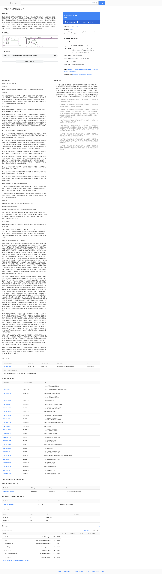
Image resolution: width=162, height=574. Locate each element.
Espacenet (75, 74)
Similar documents (86, 69)
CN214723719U (7, 466)
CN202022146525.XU (8, 491)
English (76, 26)
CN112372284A (7, 444)
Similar (91, 22)
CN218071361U (7, 452)
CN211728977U (7, 426)
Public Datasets (79, 571)
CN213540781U (7, 419)
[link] (5, 537)
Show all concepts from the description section (16, 560)
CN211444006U (7, 430)
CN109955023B (7, 433)
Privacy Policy (95, 571)
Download (88, 530)
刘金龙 (71, 29)
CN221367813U (7, 437)
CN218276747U (7, 459)
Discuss (89, 74)
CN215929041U (7, 389)
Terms (87, 571)
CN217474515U (7, 455)
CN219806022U (7, 404)
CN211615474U (7, 415)
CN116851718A (7, 422)
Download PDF (71, 22)
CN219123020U (7, 462)
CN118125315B (7, 393)
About (59, 571)
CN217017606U (7, 411)
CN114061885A (7, 366)
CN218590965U (7, 448)
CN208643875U (7, 408)
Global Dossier (83, 74)
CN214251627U (7, 473)
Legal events (77, 69)
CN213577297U (7, 470)
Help (103, 571)
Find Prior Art (82, 22)
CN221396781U (7, 397)
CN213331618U (7, 386)
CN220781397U (7, 441)
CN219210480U (7, 400)
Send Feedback (68, 571)
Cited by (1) (70, 69)
